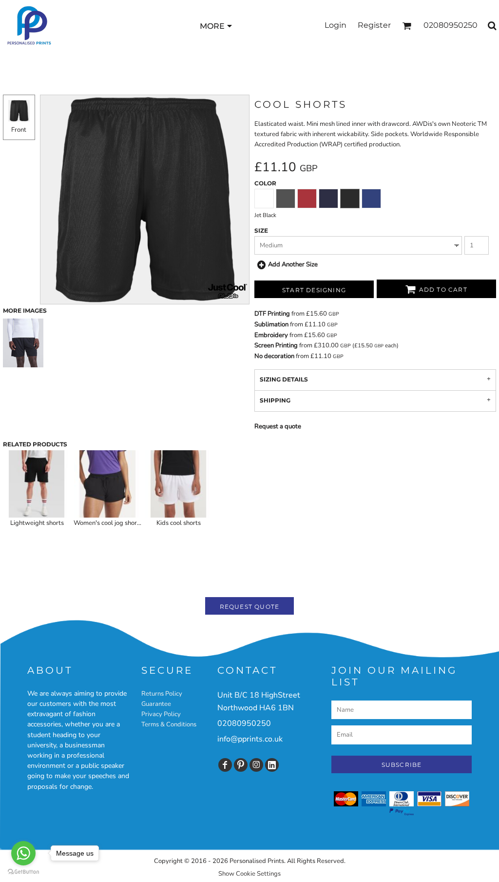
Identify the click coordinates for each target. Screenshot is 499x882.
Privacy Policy (161, 714)
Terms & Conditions (168, 724)
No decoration (274, 356)
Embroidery (271, 335)
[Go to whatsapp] (23, 853)
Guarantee (156, 704)
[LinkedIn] (272, 765)
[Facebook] (225, 765)
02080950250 (244, 723)
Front (18, 129)
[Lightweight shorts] (37, 484)
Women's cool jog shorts (108, 523)
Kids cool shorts (178, 523)
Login (335, 25)
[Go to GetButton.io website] (23, 872)
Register (374, 25)
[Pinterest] (241, 765)
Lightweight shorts (37, 523)
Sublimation (271, 324)
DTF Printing (272, 313)
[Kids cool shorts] (178, 484)
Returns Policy (161, 693)
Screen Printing (276, 345)
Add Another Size (293, 264)
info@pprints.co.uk (250, 739)
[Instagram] (256, 765)
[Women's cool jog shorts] (107, 484)
